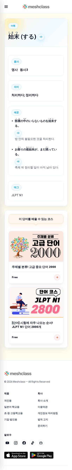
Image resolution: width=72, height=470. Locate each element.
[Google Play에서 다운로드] (41, 455)
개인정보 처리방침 (48, 413)
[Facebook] (24, 443)
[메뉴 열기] (6, 6)
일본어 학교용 (11, 406)
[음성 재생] (41, 37)
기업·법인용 (10, 419)
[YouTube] (7, 443)
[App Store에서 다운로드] (16, 455)
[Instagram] (16, 443)
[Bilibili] (41, 443)
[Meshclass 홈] (36, 6)
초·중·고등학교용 (13, 413)
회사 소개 (43, 400)
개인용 (8, 400)
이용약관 (43, 406)
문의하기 (43, 425)
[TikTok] (32, 443)
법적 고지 (43, 419)
